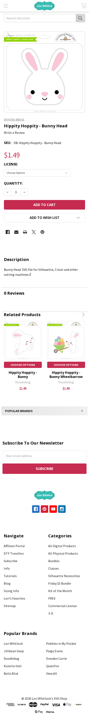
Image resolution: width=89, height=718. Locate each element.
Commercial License (62, 606)
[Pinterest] (42, 232)
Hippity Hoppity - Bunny (23, 374)
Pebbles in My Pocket (61, 643)
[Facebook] (7, 232)
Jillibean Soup (14, 651)
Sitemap (10, 606)
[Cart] (84, 6)
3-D (50, 613)
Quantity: (13, 183)
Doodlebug (11, 658)
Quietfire (52, 666)
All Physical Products (63, 553)
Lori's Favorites (14, 598)
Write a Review (14, 132)
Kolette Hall (13, 666)
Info (7, 568)
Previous (77, 314)
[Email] (16, 232)
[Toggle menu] (5, 5)
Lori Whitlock (13, 643)
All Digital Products (62, 546)
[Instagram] (62, 509)
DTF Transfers (14, 553)
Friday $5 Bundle (59, 583)
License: (11, 164)
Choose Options (23, 365)
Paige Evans (54, 651)
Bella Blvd (11, 673)
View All (51, 673)
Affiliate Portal (14, 546)
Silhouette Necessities (64, 576)
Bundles (54, 561)
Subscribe (10, 561)
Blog (7, 583)
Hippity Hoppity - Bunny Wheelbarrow (66, 374)
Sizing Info (11, 591)
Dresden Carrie (56, 658)
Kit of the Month (60, 591)
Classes (53, 568)
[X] (33, 232)
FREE (52, 598)
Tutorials (10, 576)
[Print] (25, 232)
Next (82, 314)
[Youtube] (53, 509)
